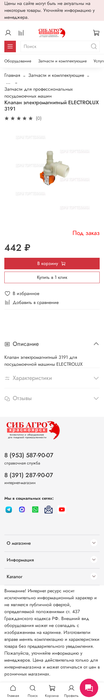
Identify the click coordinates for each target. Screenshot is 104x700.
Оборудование (17, 61)
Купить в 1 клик (52, 277)
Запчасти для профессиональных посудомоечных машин (38, 92)
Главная (12, 75)
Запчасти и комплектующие (62, 61)
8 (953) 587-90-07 (28, 455)
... (8, 82)
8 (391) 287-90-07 (28, 475)
